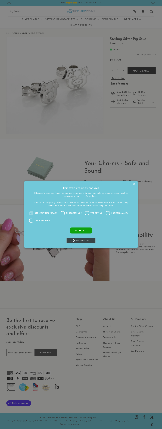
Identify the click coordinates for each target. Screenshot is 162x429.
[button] (81, 240)
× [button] (134, 184)
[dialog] (81, 214)
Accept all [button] (81, 230)
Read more (108, 205)
